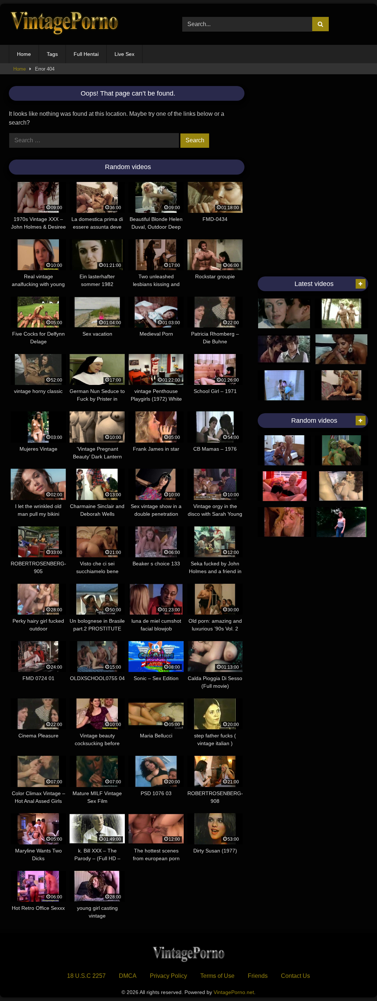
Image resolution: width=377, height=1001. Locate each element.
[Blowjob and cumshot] (341, 313)
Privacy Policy (168, 976)
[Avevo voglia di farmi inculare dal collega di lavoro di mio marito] (284, 450)
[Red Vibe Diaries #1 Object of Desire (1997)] (284, 486)
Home (24, 54)
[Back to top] (354, 979)
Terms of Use (217, 976)
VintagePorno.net (234, 992)
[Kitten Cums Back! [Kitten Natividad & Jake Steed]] (341, 486)
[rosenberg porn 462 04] (284, 385)
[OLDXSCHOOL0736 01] (341, 349)
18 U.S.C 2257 (86, 976)
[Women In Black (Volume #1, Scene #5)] (341, 450)
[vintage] (284, 349)
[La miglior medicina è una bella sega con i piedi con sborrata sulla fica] (341, 385)
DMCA (128, 976)
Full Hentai (86, 54)
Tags (52, 54)
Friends (258, 976)
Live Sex (124, 54)
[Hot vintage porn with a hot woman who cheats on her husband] (284, 313)
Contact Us (295, 976)
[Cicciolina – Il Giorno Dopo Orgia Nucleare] (284, 522)
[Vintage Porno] (84, 24)
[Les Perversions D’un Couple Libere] (341, 522)
